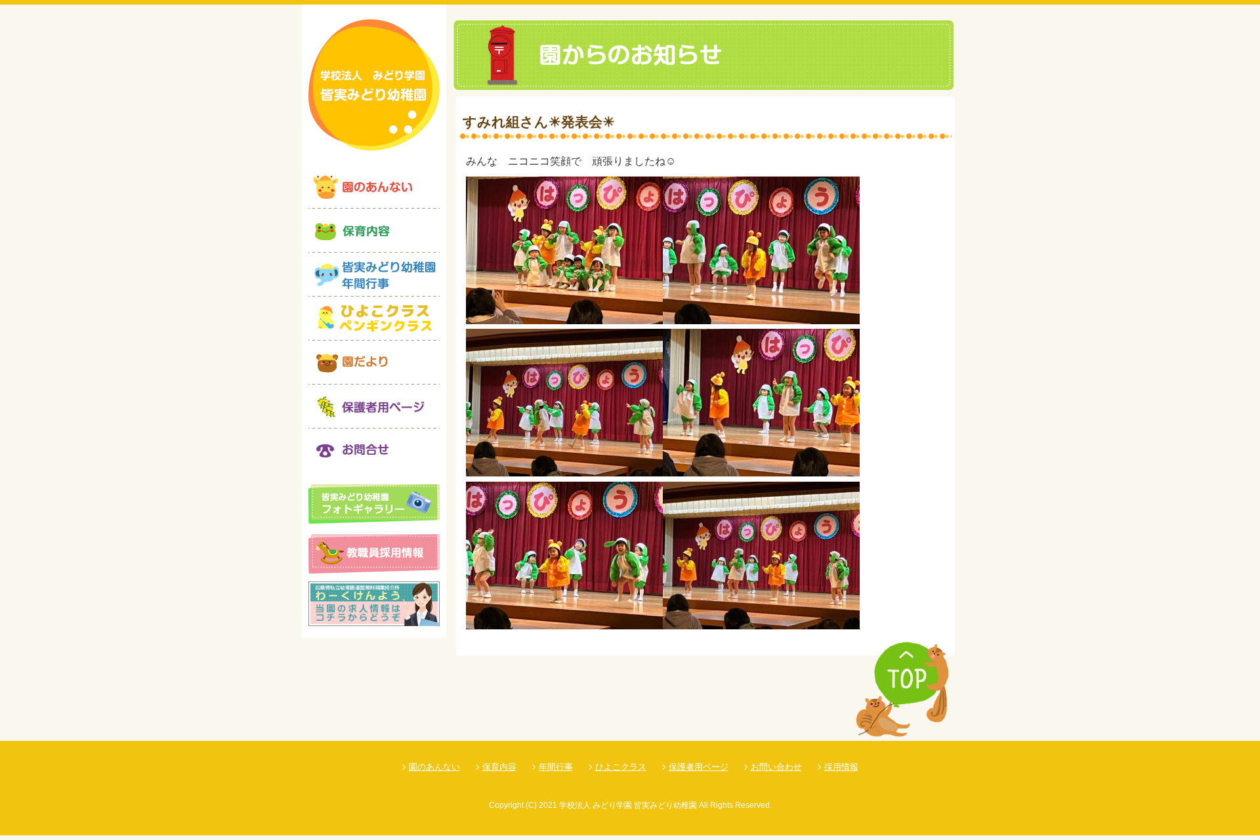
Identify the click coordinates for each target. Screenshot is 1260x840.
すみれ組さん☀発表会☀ (539, 121)
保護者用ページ (698, 767)
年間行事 (556, 767)
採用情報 (841, 767)
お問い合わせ (776, 767)
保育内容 (499, 767)
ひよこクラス (620, 767)
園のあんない (434, 767)
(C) (531, 805)
